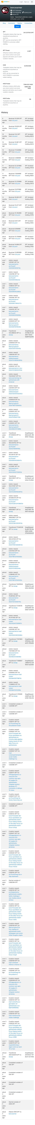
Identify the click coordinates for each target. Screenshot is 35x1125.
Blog (4, 23)
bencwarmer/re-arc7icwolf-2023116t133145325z (15, 578)
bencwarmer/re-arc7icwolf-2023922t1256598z (15, 655)
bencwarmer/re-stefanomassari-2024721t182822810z (15, 358)
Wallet (17, 26)
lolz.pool (14, 120)
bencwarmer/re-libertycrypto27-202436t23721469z (15, 427)
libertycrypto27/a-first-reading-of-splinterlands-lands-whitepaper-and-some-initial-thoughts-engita (16, 931)
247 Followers (16, 10)
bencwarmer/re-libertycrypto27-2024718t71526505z (15, 403)
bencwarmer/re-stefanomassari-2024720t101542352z (15, 391)
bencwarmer (12, 1114)
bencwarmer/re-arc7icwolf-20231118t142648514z (16, 543)
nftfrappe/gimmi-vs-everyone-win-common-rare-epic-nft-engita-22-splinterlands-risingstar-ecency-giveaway (15, 841)
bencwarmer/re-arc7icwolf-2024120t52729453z (15, 470)
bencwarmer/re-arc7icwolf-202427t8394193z (14, 446)
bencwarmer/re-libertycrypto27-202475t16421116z (14, 415)
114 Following (16, 12)
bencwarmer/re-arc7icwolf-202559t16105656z (15, 313)
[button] (31, 2)
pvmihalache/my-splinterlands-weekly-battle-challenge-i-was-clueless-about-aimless (15, 896)
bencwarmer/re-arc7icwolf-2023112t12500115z (15, 600)
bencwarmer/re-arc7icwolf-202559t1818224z (14, 278)
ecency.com (28, 12)
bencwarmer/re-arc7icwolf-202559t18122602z (15, 289)
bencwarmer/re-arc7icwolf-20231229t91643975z (15, 490)
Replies (20, 23)
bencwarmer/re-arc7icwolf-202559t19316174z (15, 266)
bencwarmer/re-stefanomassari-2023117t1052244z (15, 566)
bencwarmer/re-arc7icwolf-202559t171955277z (15, 301)
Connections (28, 23)
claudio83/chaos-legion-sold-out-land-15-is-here (15, 1047)
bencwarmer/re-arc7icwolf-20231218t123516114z (15, 521)
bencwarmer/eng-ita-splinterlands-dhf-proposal (15, 380)
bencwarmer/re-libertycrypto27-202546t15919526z (15, 325)
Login (21, 2)
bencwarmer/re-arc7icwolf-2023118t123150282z (15, 554)
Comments (11, 23)
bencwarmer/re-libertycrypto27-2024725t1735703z (15, 346)
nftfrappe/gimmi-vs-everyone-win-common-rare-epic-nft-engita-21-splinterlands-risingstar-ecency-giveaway (15, 988)
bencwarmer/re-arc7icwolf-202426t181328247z (15, 458)
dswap (11, 335)
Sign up (26, 2)
